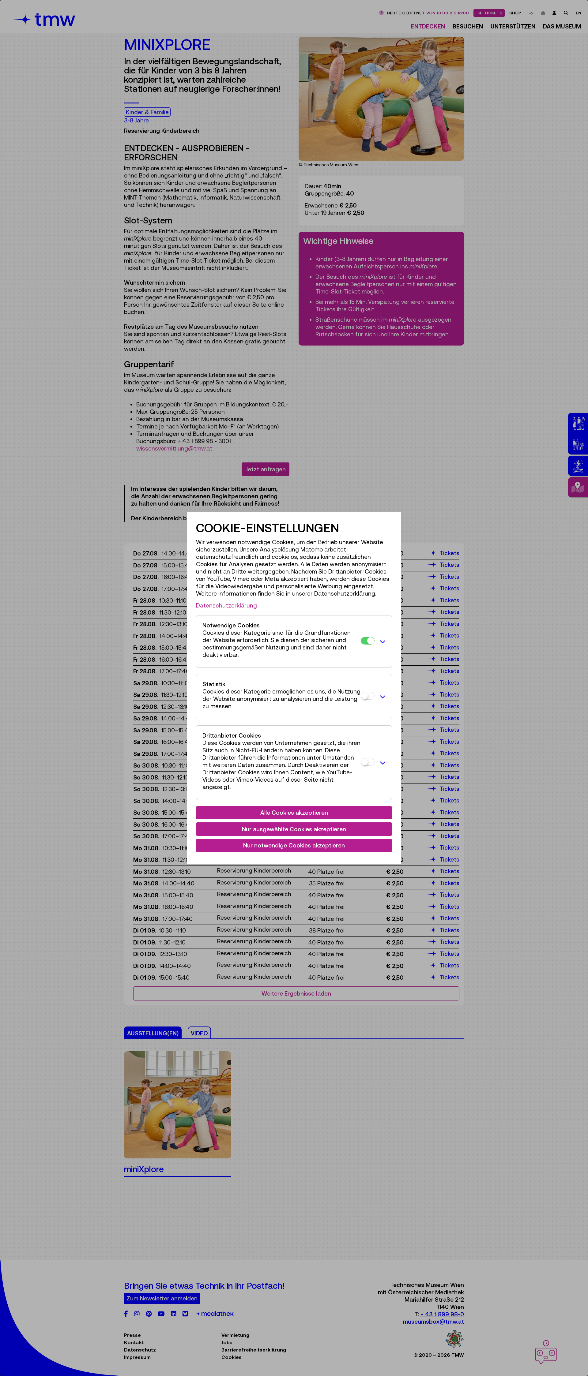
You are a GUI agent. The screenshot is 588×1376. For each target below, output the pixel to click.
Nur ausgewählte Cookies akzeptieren (294, 829)
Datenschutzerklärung (226, 605)
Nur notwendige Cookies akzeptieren (294, 845)
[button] (382, 641)
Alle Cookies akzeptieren (294, 812)
